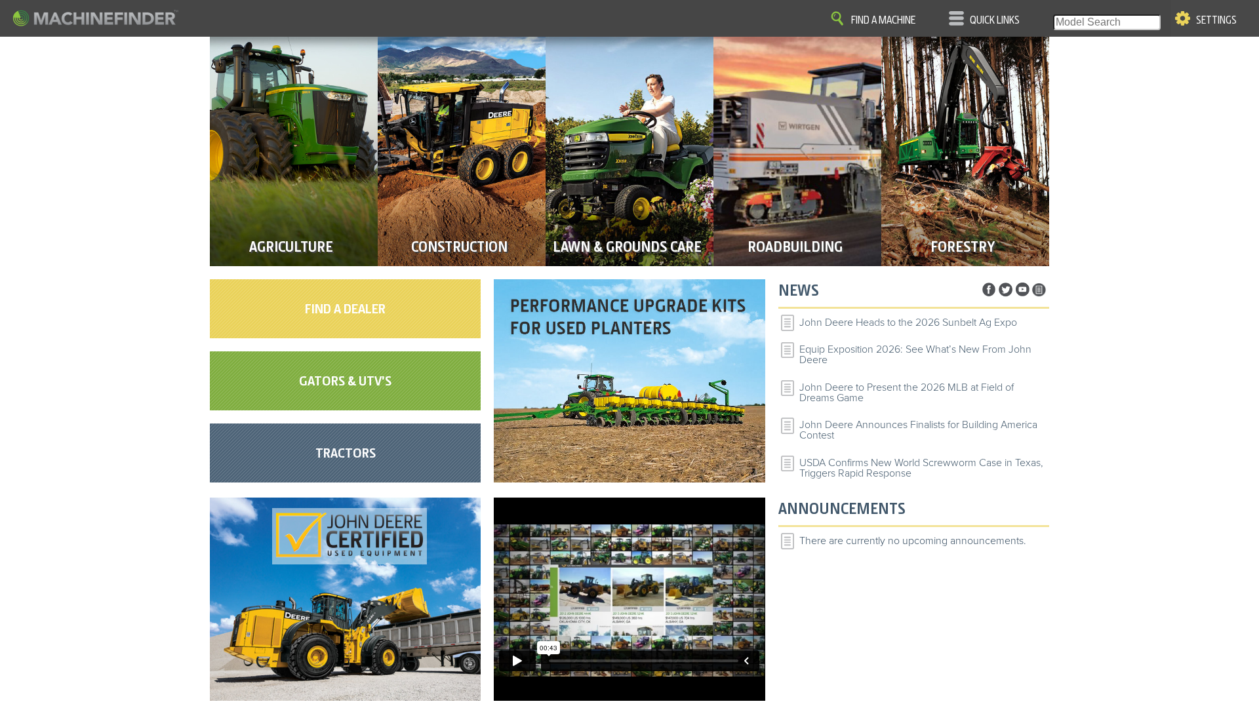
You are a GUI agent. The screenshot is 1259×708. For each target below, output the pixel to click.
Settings (1216, 20)
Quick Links (995, 20)
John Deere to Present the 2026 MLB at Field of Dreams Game (906, 392)
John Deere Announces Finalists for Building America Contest (918, 430)
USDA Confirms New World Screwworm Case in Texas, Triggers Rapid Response (921, 468)
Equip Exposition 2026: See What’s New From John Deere (915, 354)
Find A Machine (883, 20)
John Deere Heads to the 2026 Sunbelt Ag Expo (908, 322)
